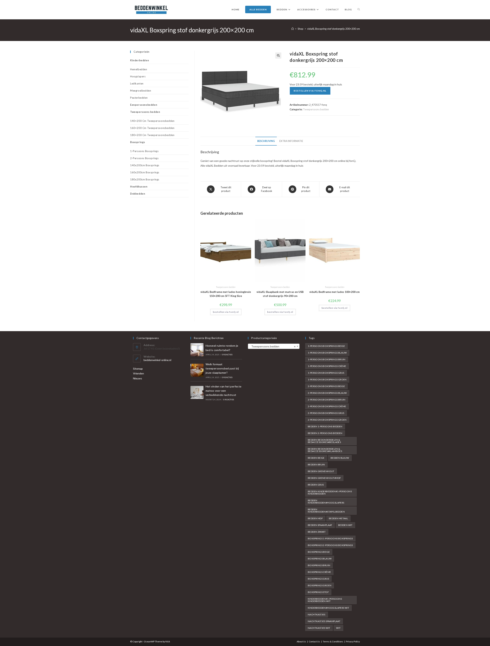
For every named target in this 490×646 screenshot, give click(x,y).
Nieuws (137, 378)
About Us (301, 641)
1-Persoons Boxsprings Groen (327, 379)
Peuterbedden (139, 97)
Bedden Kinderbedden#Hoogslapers (326, 501)
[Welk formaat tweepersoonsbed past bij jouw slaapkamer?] (196, 370)
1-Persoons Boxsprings (144, 151)
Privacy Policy (353, 641)
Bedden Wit (345, 525)
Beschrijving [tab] (266, 141)
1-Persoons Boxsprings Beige (326, 346)
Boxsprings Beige (319, 551)
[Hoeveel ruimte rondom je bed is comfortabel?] (196, 349)
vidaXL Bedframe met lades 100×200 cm (334, 291)
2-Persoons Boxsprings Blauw (327, 392)
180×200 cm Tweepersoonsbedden (152, 135)
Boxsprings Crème (319, 572)
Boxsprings (137, 142)
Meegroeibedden (140, 90)
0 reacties (227, 354)
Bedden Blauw (340, 457)
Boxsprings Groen (319, 585)
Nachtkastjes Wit (319, 627)
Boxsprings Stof (318, 592)
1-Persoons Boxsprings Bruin (326, 359)
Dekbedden (137, 193)
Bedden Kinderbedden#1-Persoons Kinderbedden (330, 492)
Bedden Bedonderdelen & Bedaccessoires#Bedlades (324, 441)
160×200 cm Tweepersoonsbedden (152, 127)
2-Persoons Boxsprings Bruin (326, 399)
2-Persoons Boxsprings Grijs (326, 413)
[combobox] (274, 346)
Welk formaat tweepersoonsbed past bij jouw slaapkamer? (222, 368)
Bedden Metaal (338, 518)
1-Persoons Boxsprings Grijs (326, 372)
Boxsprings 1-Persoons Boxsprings (330, 538)
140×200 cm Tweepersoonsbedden (152, 120)
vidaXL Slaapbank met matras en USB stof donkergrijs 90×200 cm (280, 293)
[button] (278, 55)
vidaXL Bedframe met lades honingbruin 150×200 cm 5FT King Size (225, 293)
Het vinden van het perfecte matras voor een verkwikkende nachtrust (224, 391)
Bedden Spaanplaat (320, 525)
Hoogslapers (138, 76)
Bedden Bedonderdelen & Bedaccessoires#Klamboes (325, 450)
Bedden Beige (316, 457)
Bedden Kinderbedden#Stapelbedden (326, 510)
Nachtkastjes (316, 614)
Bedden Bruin (316, 464)
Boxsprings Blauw (320, 558)
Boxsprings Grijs (318, 578)
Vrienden (138, 373)
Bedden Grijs (316, 484)
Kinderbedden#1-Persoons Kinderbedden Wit (325, 600)
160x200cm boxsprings (144, 172)
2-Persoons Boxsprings (144, 158)
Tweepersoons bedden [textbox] (273, 346)
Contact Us (314, 641)
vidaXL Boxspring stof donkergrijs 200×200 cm (333, 28)
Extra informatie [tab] (291, 141)
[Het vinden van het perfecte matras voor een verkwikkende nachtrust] (196, 392)
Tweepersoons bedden (316, 109)
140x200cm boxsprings (144, 165)
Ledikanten (137, 83)
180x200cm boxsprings (144, 179)
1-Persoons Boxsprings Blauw (327, 352)
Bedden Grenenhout (321, 471)
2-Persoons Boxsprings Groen (327, 419)
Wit (338, 627)
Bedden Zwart (317, 531)
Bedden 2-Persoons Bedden (325, 433)
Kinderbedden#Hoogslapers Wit (328, 607)
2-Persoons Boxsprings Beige (326, 386)
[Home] (292, 28)
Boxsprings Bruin (319, 565)
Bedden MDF (315, 518)
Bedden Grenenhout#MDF (324, 478)
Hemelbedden (138, 69)
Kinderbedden (139, 60)
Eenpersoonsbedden (143, 104)
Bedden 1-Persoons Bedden (325, 426)
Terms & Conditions (333, 641)
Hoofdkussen (139, 186)
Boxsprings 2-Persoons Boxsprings (330, 545)
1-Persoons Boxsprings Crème (327, 366)
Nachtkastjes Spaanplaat (324, 621)
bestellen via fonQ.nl (310, 90)
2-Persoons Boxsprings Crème (327, 406)
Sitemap (138, 368)
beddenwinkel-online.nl (157, 360)
